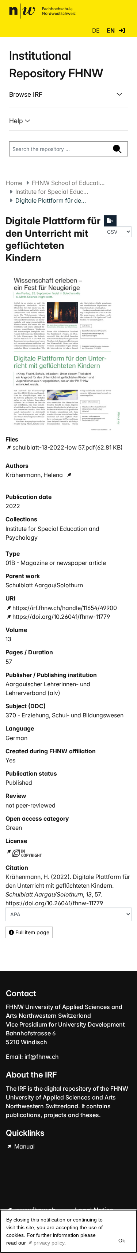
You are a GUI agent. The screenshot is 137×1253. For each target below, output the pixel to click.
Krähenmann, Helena (34, 474)
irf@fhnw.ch (41, 1056)
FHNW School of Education (68, 182)
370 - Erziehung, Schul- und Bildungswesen (64, 715)
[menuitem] (68, 94)
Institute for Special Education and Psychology (51, 191)
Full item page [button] (31, 932)
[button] (122, 30)
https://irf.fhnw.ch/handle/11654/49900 (64, 607)
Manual (24, 1146)
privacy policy (49, 1243)
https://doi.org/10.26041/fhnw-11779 (61, 616)
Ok (121, 1240)
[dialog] (68, 1231)
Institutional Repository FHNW (56, 64)
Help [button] (17, 121)
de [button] (96, 30)
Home (14, 182)
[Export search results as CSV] (110, 220)
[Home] (42, 11)
